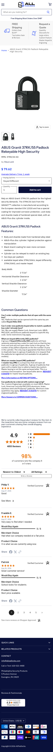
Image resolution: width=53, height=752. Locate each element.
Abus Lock (9, 162)
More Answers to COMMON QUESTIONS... (19, 397)
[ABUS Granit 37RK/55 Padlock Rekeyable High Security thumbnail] (5, 136)
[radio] (40, 434)
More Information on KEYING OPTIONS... (19, 378)
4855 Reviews (16, 446)
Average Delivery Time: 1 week (15, 174)
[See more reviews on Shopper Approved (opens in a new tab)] (19, 552)
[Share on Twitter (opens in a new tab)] (15, 552)
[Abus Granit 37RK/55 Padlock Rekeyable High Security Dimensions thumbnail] (13, 136)
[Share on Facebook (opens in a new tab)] (10, 552)
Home (4, 50)
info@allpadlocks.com (10, 660)
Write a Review (26, 476)
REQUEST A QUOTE (28, 390)
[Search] (48, 12)
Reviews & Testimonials (11, 693)
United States (12, 720)
